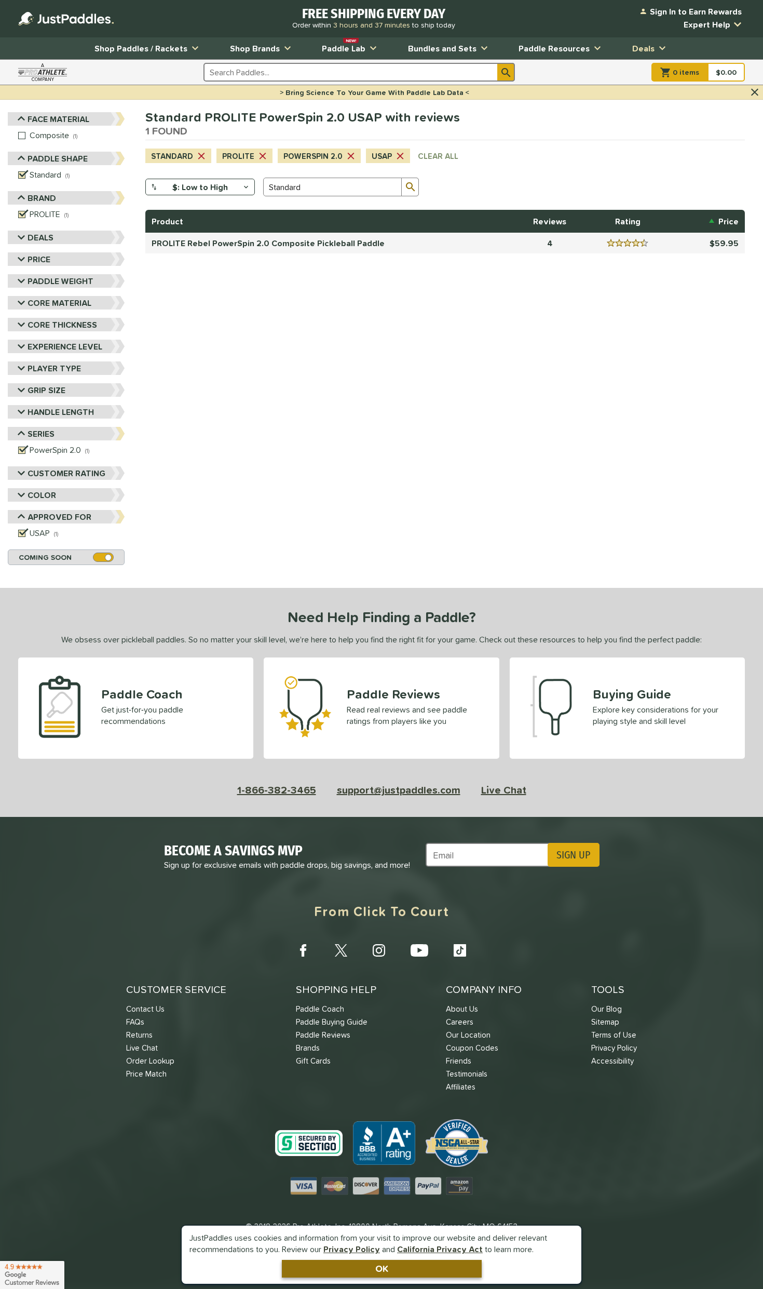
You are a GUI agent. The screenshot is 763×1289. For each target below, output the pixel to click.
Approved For (59, 517)
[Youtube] (419, 950)
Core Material (59, 303)
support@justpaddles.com (398, 790)
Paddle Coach (320, 1009)
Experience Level (65, 346)
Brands (308, 1048)
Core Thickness (62, 324)
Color (42, 495)
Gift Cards (313, 1061)
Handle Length (61, 412)
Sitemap (605, 1022)
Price (39, 259)
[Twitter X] (341, 950)
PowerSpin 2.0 (313, 156)
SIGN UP (573, 855)
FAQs (135, 1022)
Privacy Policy (351, 1249)
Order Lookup (150, 1061)
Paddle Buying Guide (331, 1022)
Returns (139, 1035)
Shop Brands (255, 48)
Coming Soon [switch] (45, 557)
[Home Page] (66, 18)
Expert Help (707, 24)
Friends (458, 1061)
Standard (172, 156)
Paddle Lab (343, 46)
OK (381, 1268)
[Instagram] (379, 950)
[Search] (506, 72)
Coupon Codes (472, 1048)
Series (41, 433)
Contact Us (145, 1009)
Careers (459, 1022)
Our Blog (606, 1009)
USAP (382, 156)
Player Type (54, 368)
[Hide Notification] (754, 92)
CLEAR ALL (438, 156)
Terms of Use (613, 1035)
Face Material (58, 119)
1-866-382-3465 (276, 790)
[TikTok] (460, 950)
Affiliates (460, 1087)
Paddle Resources (554, 48)
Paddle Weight (60, 281)
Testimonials (466, 1074)
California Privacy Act (440, 1249)
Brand (42, 198)
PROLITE (238, 156)
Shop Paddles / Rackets (140, 48)
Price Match (146, 1074)
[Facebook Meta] (303, 950)
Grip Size (46, 390)
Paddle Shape (58, 158)
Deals (643, 48)
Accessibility (612, 1061)
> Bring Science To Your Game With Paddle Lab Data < (374, 92)
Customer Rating (66, 473)
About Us (462, 1009)
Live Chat (503, 790)
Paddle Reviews (323, 1035)
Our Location (468, 1035)
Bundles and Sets (442, 48)
